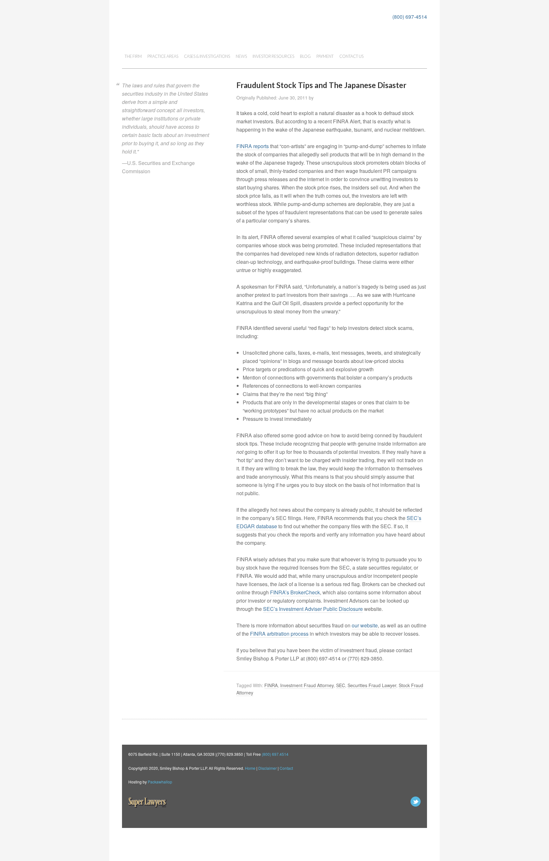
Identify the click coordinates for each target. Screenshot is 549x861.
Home (250, 768)
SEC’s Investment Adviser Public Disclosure (313, 608)
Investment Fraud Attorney (307, 685)
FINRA (271, 685)
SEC (340, 685)
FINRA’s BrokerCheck (295, 592)
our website (365, 625)
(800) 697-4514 (409, 16)
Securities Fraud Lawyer (372, 685)
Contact (286, 768)
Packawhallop (160, 781)
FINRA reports (252, 146)
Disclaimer (267, 768)
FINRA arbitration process (279, 633)
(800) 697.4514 (275, 754)
